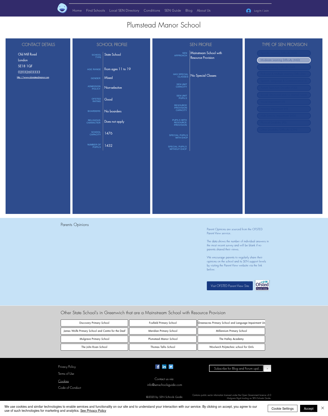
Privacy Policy (67, 366)
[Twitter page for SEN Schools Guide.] (171, 366)
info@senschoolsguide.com (164, 385)
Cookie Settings (283, 408)
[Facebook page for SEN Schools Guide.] (157, 366)
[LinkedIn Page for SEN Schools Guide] (164, 366)
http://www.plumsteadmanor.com (33, 77)
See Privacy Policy (93, 410)
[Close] (322, 408)
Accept (308, 408)
